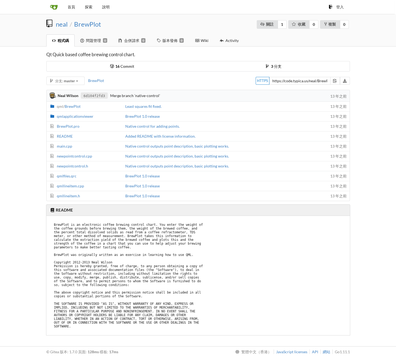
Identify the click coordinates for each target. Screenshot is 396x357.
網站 (326, 351)
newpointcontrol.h (72, 166)
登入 (340, 7)
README (65, 136)
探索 (88, 7)
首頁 (71, 7)
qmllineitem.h (68, 196)
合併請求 (134, 40)
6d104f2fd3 (94, 96)
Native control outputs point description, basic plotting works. (177, 146)
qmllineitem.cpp (70, 186)
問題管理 (96, 40)
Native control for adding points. (152, 126)
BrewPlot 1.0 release (142, 116)
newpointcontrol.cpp (74, 156)
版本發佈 (172, 40)
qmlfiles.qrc (67, 176)
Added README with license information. (160, 136)
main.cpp (64, 146)
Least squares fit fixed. (143, 106)
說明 (106, 7)
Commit (124, 66)
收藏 (301, 24)
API (315, 351)
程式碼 (63, 40)
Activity (232, 40)
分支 (276, 66)
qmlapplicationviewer (75, 116)
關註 (270, 24)
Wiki (205, 40)
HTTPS (262, 80)
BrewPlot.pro (68, 126)
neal (62, 24)
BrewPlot (87, 24)
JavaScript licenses (291, 351)
